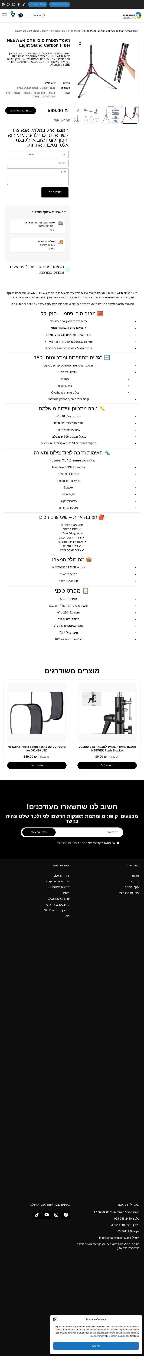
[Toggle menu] (4, 15)
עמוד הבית (132, 30)
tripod (52, 93)
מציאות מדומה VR (59, 887)
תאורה (36, 96)
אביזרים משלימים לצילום (111, 30)
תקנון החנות (132, 887)
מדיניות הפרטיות (67, 843)
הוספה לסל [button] (107, 765)
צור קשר (134, 881)
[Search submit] (21, 15)
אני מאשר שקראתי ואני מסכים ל (86, 843)
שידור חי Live (62, 875)
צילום (66, 893)
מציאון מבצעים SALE (27, 88)
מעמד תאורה (89, 30)
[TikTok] (24, 4)
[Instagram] (14, 4)
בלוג (67, 916)
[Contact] (3, 4)
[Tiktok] (36, 1214)
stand (27, 93)
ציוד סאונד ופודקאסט (57, 881)
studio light (39, 93)
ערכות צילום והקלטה (58, 898)
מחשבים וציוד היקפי (58, 904)
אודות (135, 875)
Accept (96, 1345)
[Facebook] (19, 4)
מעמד (17, 93)
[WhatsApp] (9, 4)
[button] (55, 1319)
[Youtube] (46, 1214)
